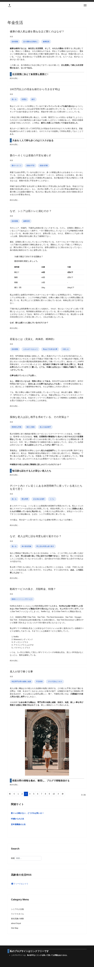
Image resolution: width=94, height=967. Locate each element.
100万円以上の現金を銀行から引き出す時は (35, 89)
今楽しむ (65, 349)
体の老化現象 (26, 546)
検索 (13, 858)
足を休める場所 (38, 499)
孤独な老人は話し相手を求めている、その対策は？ (39, 417)
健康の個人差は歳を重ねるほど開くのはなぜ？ (37, 31)
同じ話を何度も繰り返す (45, 546)
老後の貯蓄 (44, 165)
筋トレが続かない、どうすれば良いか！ (27, 813)
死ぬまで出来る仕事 (50, 349)
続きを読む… (14, 78)
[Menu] (85, 5)
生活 (11, 36)
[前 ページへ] (14, 794)
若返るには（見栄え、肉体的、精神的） (33, 339)
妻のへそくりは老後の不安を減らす (30, 155)
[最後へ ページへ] (62, 794)
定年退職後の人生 (18, 824)
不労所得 (39, 681)
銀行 (33, 99)
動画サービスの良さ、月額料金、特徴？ (33, 589)
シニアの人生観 (17, 909)
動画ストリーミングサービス (22, 599)
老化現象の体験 (17, 919)
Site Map (14, 928)
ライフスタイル (17, 914)
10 (54, 794)
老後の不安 (30, 165)
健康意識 (46, 41)
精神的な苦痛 (16, 427)
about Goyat (16, 923)
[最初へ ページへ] (9, 794)
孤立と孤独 (30, 427)
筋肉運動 (15, 41)
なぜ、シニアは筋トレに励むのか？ (31, 211)
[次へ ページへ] (58, 794)
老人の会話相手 (45, 427)
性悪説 (24, 99)
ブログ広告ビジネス (55, 681)
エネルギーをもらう (30, 349)
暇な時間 (25, 499)
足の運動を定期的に (30, 41)
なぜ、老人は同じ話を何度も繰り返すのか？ (35, 536)
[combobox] (28, 858)
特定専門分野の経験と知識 (21, 681)
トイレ (52, 499)
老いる (14, 99)
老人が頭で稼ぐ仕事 (21, 671)
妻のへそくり (16, 165)
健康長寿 (26, 221)
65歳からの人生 (17, 819)
